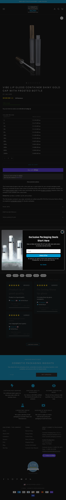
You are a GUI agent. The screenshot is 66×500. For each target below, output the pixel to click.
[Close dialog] (62, 232)
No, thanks (43, 265)
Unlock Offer (43, 255)
